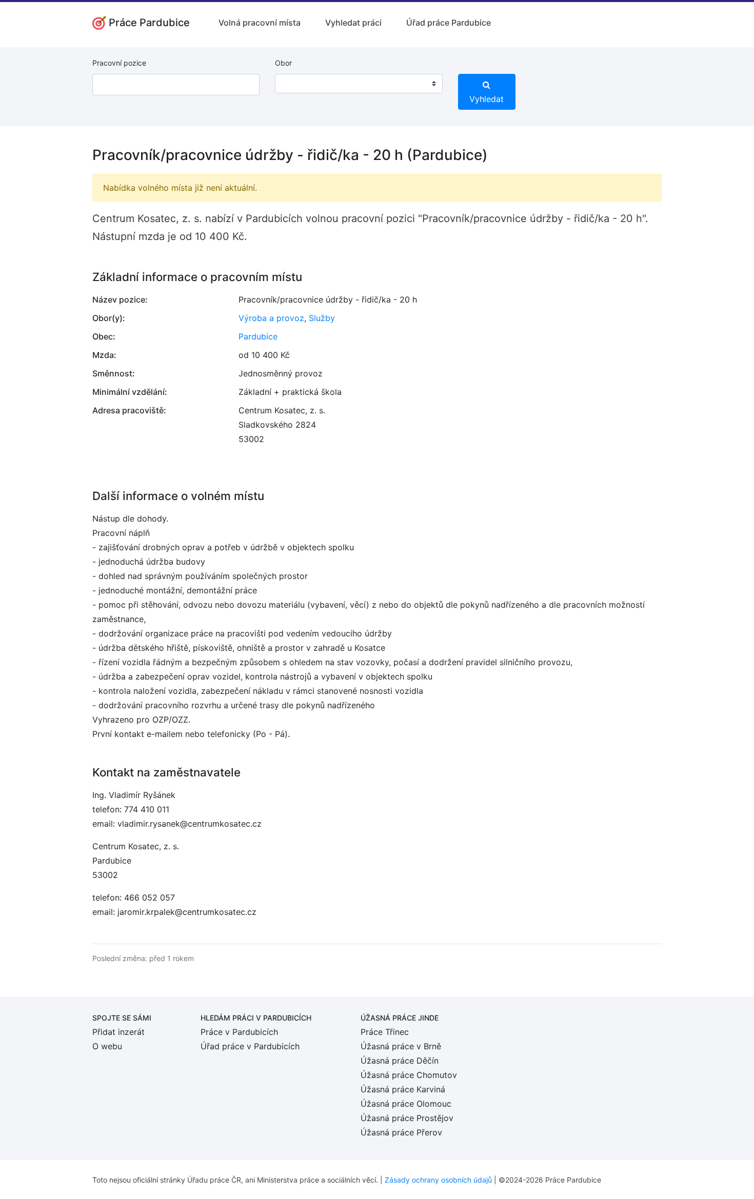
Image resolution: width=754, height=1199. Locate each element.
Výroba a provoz (271, 318)
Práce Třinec (385, 1032)
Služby (322, 318)
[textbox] (295, 83)
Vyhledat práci (353, 22)
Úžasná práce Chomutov (409, 1075)
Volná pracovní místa (260, 22)
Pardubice (258, 336)
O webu (107, 1046)
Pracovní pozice (119, 62)
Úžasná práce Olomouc (406, 1103)
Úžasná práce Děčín (400, 1060)
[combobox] (358, 83)
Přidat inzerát (118, 1032)
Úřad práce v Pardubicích (250, 1046)
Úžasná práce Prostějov (407, 1118)
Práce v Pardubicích (239, 1032)
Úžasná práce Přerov (401, 1132)
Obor (283, 62)
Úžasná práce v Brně (401, 1046)
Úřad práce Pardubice (448, 22)
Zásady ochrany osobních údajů (438, 1179)
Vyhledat (486, 99)
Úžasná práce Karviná (403, 1089)
